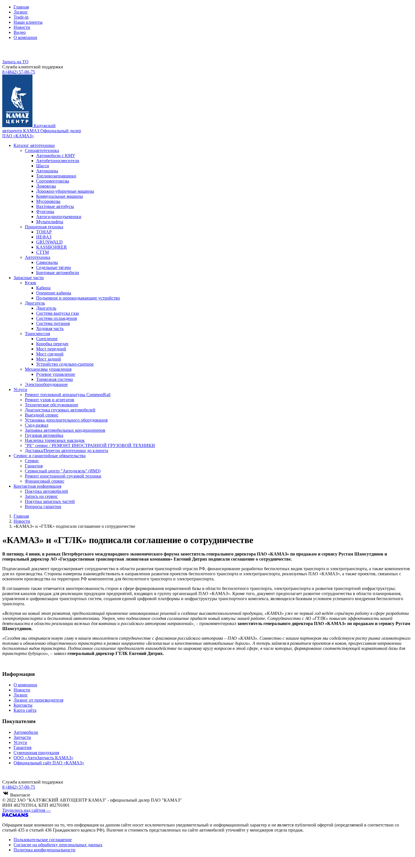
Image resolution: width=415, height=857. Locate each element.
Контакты (23, 705)
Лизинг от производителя (38, 700)
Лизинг (21, 12)
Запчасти (22, 737)
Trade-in (21, 17)
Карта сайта (25, 710)
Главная (21, 7)
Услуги (20, 742)
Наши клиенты (28, 22)
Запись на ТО (15, 61)
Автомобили (26, 732)
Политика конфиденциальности (44, 849)
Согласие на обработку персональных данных (58, 844)
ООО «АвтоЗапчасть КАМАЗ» (43, 757)
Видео (20, 32)
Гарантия (22, 747)
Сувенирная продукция (36, 752)
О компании (25, 37)
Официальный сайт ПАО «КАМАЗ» (49, 762)
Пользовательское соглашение (43, 839)
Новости (22, 27)
